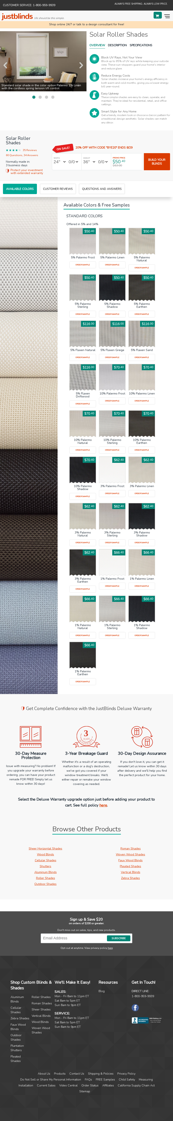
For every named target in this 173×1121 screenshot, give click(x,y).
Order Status (90, 1085)
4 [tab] (53, 97)
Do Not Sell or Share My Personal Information (50, 1080)
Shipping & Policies (101, 1074)
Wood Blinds (45, 854)
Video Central (68, 1085)
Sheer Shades (41, 1010)
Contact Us (76, 1074)
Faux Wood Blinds (130, 860)
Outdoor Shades (45, 884)
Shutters (45, 866)
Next (81, 65)
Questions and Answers (102, 189)
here (103, 805)
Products (60, 1074)
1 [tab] (34, 97)
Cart (157, 15)
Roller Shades (45, 878)
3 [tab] (46, 97)
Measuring (146, 1080)
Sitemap (84, 1091)
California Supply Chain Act (136, 1085)
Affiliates (108, 1085)
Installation (26, 1085)
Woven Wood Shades (130, 854)
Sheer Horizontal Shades (45, 849)
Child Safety (127, 1080)
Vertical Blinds (130, 872)
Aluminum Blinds (45, 872)
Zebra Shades (130, 878)
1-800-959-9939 (143, 996)
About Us (44, 1074)
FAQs (88, 1080)
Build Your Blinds (156, 162)
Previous (5, 65)
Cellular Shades (45, 860)
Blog (102, 991)
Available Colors (20, 189)
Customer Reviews (58, 189)
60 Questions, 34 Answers (22, 155)
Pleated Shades (130, 866)
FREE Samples (105, 1080)
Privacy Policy (126, 1074)
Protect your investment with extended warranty (27, 172)
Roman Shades (130, 849)
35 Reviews (30, 150)
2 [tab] (40, 97)
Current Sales (46, 1085)
